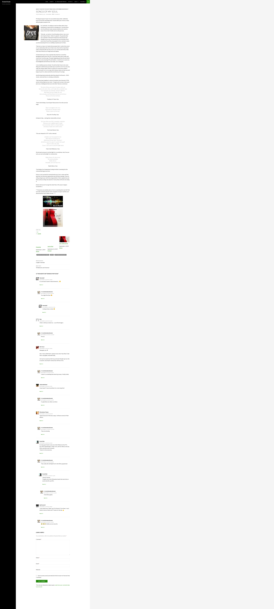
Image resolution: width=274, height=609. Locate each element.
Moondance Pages (44, 412)
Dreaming (38, 247)
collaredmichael (43, 384)
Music (54, 9)
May (41, 319)
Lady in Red (50, 246)
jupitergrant (43, 505)
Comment (39, 539)
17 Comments (57, 14)
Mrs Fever (42, 346)
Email (37, 563)
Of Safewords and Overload (42, 266)
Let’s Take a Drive (63, 243)
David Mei (42, 441)
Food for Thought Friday (46, 9)
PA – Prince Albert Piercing (60, 1)
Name (38, 557)
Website (38, 569)
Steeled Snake (6, 1)
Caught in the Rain (40, 261)
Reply (42, 284)
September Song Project (62, 9)
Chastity (52, 1)
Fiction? (70, 1)
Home (47, 1)
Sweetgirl (42, 278)
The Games (82, 1)
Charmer (49, 14)
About (76, 1)
